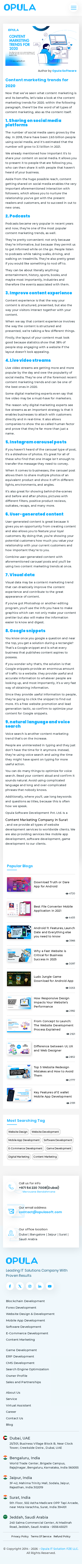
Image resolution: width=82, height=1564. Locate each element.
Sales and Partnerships (23, 1382)
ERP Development (20, 1356)
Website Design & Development (30, 1314)
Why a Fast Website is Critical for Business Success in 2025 (50, 955)
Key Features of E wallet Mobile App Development (53, 1094)
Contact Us (14, 1418)
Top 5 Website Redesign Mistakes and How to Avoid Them (54, 1071)
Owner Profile (16, 1376)
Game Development (59, 1148)
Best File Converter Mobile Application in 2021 (53, 908)
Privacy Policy (20, 1536)
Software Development (58, 1140)
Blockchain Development (25, 1301)
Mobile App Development (24, 1140)
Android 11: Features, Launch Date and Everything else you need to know (54, 932)
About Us (13, 1392)
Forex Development (21, 1307)
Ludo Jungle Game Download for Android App (53, 979)
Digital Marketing (18, 1156)
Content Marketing (45, 1156)
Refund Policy (62, 1536)
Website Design (17, 1131)
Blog (9, 1424)
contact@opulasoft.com (40, 1212)
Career (11, 1412)
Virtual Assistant (18, 1405)
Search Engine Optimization (27, 1369)
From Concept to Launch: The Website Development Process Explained (53, 1025)
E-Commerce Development (25, 1148)
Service (11, 1399)
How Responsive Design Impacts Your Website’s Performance (51, 1002)
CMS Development (20, 1363)
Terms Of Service (41, 1536)
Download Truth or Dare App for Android (51, 884)
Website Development (45, 1131)
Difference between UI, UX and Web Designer (53, 1048)
